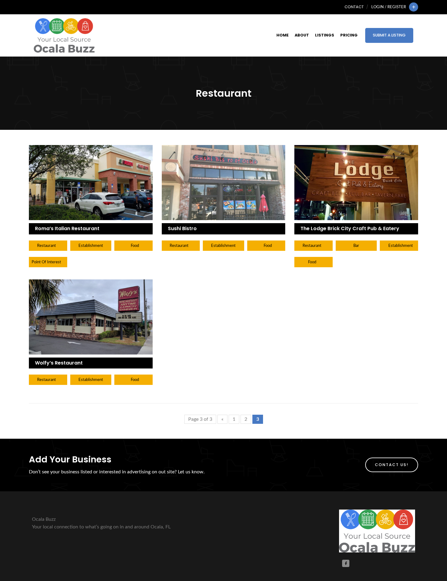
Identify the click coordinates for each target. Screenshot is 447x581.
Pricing (349, 35)
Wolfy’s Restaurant (59, 362)
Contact (354, 6)
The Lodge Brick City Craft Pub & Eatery (349, 228)
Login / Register (388, 7)
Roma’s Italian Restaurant (67, 228)
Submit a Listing (389, 35)
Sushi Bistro (182, 228)
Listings (324, 35)
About (302, 35)
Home (282, 35)
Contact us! (391, 464)
